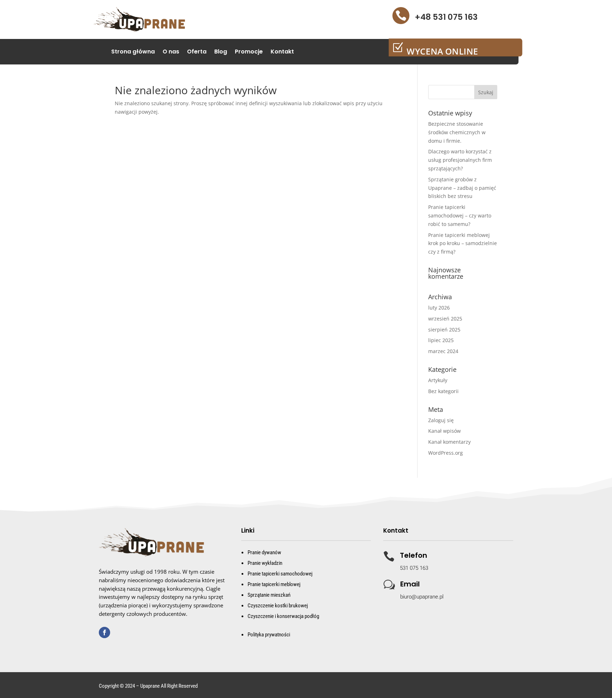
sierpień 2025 (444, 329)
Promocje (249, 52)
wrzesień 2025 (445, 318)
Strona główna (133, 52)
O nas (171, 52)
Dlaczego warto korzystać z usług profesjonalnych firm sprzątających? (460, 160)
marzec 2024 (443, 351)
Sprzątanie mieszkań (269, 595)
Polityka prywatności (269, 634)
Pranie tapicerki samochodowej (280, 574)
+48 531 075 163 (446, 17)
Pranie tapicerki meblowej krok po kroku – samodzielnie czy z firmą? (462, 243)
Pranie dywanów (264, 552)
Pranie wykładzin (265, 563)
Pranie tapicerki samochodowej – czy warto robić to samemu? (459, 215)
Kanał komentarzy (449, 441)
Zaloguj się (441, 420)
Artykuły (437, 380)
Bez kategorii (443, 391)
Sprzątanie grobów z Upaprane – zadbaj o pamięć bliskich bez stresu (462, 188)
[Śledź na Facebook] (104, 632)
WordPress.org (445, 452)
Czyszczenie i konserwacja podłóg (283, 616)
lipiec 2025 (441, 340)
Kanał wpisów (444, 430)
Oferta (196, 52)
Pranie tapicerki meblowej (274, 584)
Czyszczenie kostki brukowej (278, 605)
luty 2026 (439, 307)
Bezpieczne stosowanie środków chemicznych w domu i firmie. (457, 132)
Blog (220, 52)
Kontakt (282, 52)
